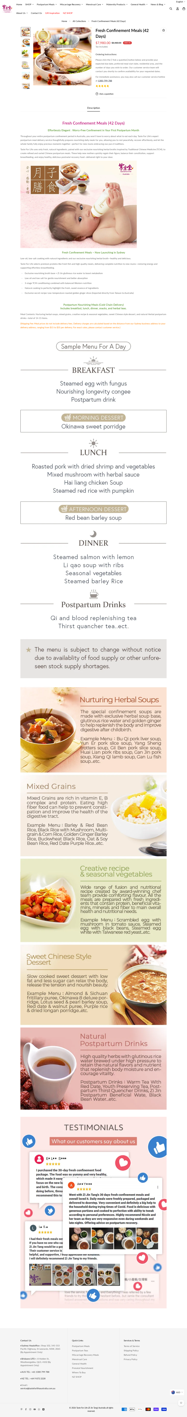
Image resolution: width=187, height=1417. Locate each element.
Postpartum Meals (45, 4)
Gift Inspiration (52, 13)
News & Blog (157, 4)
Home (19, 4)
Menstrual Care (93, 4)
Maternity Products (115, 4)
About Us (20, 13)
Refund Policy (130, 1355)
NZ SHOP (68, 13)
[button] (181, 1)
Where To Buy (79, 1372)
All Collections (79, 21)
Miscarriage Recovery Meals (85, 1355)
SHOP (28, 4)
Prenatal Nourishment (82, 1368)
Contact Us (36, 13)
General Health (138, 4)
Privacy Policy (130, 1359)
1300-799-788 (105, 80)
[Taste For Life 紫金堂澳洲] (7, 8)
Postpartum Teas (80, 1350)
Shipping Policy (131, 1350)
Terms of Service (131, 1346)
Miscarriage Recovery (70, 4)
